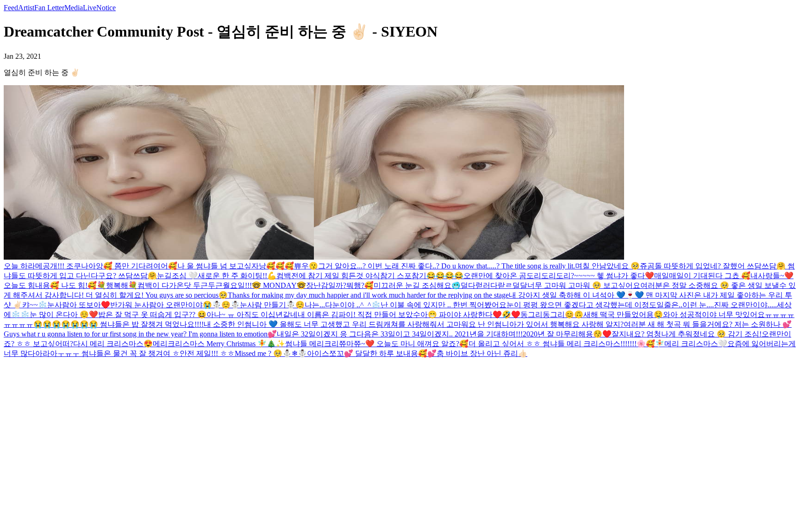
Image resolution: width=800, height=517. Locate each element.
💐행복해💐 (117, 285)
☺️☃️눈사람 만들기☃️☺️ (263, 305)
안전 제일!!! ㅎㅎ (207, 353)
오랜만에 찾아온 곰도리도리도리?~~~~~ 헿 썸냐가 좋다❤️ (558, 276)
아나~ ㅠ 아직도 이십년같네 (252, 314)
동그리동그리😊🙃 (551, 314)
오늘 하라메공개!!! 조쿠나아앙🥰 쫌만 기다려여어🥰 (90, 266)
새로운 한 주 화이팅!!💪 (237, 276)
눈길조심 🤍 (177, 276)
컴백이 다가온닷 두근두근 (180, 285)
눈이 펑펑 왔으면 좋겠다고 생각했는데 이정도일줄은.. (594, 305)
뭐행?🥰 (360, 285)
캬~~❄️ (34, 305)
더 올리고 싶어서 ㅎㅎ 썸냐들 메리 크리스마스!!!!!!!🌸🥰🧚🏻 (566, 344)
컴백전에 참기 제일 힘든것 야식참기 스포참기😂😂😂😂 (369, 276)
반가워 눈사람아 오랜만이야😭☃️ (165, 305)
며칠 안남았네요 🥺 (607, 266)
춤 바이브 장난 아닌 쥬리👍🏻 (482, 353)
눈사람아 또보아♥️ (78, 305)
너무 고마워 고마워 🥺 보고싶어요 (583, 285)
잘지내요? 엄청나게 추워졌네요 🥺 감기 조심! (687, 334)
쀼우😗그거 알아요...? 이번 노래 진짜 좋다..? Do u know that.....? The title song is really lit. (434, 266)
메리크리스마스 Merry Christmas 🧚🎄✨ (219, 344)
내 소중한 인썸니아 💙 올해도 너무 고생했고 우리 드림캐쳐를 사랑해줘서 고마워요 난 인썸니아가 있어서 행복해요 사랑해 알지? (414, 324)
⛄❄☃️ (294, 353)
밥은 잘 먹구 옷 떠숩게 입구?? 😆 (152, 314)
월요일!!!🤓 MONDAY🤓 (264, 285)
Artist (26, 8)
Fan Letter (49, 8)
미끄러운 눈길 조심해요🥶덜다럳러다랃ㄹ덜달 (450, 285)
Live (89, 8)
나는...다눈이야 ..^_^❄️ (343, 305)
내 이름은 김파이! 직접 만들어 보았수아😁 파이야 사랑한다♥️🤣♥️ (409, 314)
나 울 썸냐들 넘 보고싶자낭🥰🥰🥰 (235, 266)
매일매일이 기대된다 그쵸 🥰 (702, 276)
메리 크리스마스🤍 (695, 344)
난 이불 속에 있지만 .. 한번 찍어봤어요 (443, 305)
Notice (106, 8)
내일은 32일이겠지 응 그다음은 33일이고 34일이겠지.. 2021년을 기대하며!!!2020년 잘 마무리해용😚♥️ (444, 334)
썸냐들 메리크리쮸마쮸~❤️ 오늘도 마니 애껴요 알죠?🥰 (377, 344)
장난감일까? (326, 285)
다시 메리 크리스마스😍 (113, 344)
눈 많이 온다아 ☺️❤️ (64, 314)
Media (73, 8)
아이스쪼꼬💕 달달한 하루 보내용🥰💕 (372, 353)
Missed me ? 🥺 (258, 353)
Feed (11, 8)
